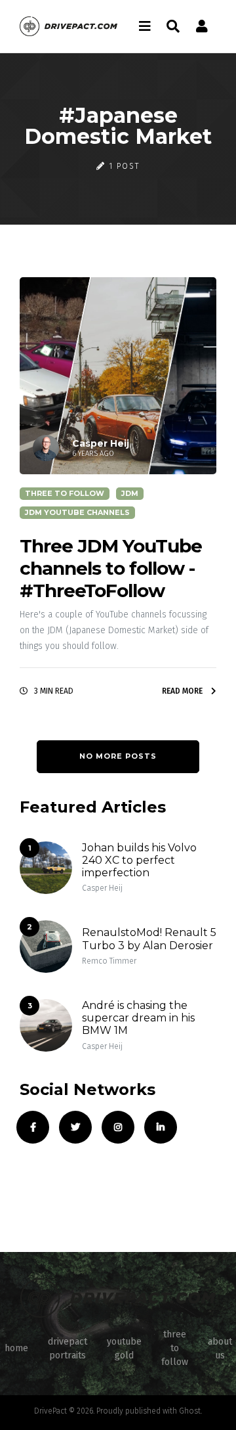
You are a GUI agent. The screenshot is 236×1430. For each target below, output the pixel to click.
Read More (183, 691)
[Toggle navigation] (145, 26)
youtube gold (124, 1348)
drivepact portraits (67, 1348)
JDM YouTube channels (77, 512)
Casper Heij (102, 888)
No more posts (118, 756)
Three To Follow (64, 493)
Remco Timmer (109, 961)
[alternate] (201, 26)
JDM (129, 493)
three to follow (174, 1348)
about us (220, 1348)
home (16, 1348)
